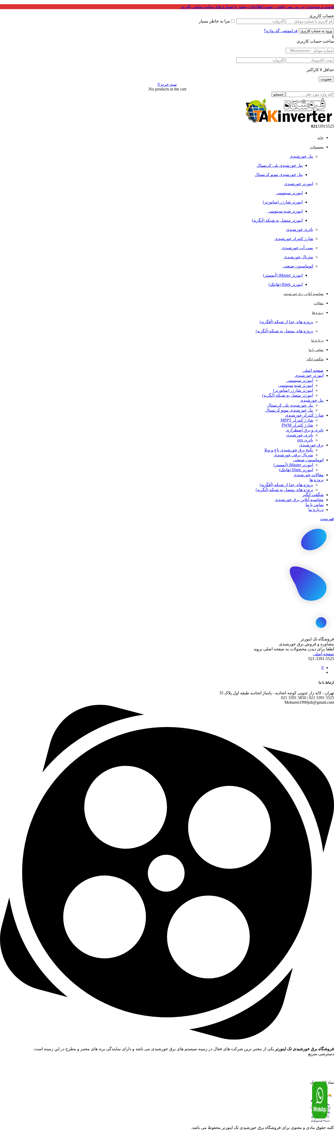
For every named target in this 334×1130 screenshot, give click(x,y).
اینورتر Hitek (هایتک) (286, 284)
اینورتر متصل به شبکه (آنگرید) (277, 220)
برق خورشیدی (311, 445)
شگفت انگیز (313, 494)
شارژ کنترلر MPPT (297, 420)
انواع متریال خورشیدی (318, 1070)
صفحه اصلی (313, 370)
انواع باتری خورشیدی (319, 1080)
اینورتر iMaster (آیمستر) (283, 275)
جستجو (278, 94)
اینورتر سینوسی (289, 193)
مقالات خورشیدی (309, 475)
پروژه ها (316, 480)
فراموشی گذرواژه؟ (280, 31)
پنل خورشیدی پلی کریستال (280, 165)
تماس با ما (315, 504)
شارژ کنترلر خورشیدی (294, 238)
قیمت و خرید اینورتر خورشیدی (314, 1061)
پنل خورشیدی (301, 156)
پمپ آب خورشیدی (297, 248)
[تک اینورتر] (288, 121)
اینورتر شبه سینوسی (285, 211)
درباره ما (316, 509)
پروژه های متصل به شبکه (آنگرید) (284, 331)
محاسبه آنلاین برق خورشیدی (299, 499)
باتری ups (305, 440)
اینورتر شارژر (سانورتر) (283, 202)
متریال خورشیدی (298, 257)
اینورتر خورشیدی (298, 183)
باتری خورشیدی (299, 229)
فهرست (327, 518)
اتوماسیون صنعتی (298, 266)
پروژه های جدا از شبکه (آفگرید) (286, 322)
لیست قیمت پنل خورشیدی (316, 1066)
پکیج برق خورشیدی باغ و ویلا (288, 450)
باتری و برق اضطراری (305, 430)
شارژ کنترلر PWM (297, 425)
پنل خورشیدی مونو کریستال (279, 174)
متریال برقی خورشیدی (293, 455)
